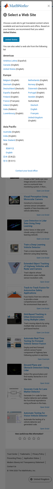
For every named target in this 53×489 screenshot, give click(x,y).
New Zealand (9, 140)
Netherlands (33, 80)
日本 (5, 157)
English (34, 109)
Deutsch (34, 105)
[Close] (49, 6)
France (6, 101)
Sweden (31, 97)
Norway (31, 84)
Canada (6, 65)
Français (35, 113)
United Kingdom (35, 117)
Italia (5, 109)
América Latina (10, 61)
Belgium (7, 80)
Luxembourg (9, 113)
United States (9, 69)
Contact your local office (26, 171)
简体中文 (10, 148)
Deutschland (9, 88)
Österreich (33, 88)
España (6, 93)
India (5, 136)
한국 (5, 161)
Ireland (6, 105)
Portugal (32, 93)
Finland (6, 97)
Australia (7, 132)
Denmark (7, 84)
